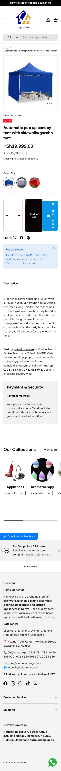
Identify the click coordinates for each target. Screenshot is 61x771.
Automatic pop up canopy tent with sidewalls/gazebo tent (30, 50)
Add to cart (34, 215)
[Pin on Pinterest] (28, 237)
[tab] (10, 283)
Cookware (9, 630)
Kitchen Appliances (31, 634)
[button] (55, 20)
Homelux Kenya (12, 115)
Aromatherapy (42, 487)
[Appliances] (15, 470)
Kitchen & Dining (28, 630)
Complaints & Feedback (21, 536)
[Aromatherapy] (42, 470)
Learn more (44, 2)
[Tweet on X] (14, 237)
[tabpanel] (30, 333)
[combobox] (30, 37)
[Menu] (5, 20)
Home (6, 48)
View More (51, 449)
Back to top (30, 566)
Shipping (8, 158)
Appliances (15, 487)
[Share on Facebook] (21, 237)
